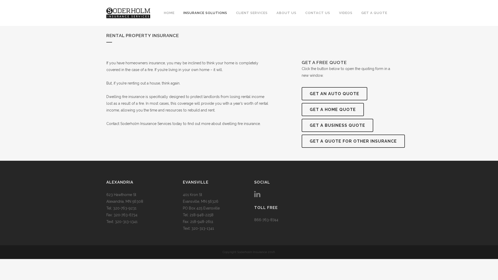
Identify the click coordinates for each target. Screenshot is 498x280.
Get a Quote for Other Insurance (353, 141)
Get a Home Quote (333, 109)
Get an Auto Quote (334, 93)
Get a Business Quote (337, 125)
